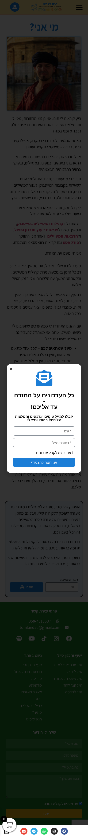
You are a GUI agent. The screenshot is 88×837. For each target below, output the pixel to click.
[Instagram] (54, 831)
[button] (11, 369)
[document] (44, 418)
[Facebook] (64, 831)
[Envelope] (23, 831)
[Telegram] (34, 831)
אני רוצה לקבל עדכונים (53, 453)
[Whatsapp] (44, 831)
